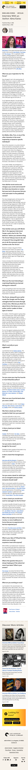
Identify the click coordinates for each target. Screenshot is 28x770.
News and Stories (8, 13)
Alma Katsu (5, 50)
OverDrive (18, 611)
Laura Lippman (12, 393)
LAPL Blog (18, 68)
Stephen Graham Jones (14, 389)
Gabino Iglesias (17, 350)
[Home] (9, 7)
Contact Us (14, 742)
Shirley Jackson (18, 407)
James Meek (20, 510)
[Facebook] (3, 760)
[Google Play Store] (24, 761)
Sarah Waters (9, 495)
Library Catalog (12, 611)
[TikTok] (10, 760)
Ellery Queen (11, 405)
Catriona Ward (16, 391)
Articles (20, 13)
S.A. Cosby (9, 391)
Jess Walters (7, 510)
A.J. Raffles (5, 407)
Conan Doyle (18, 405)
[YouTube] (8, 760)
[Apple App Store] (22, 761)
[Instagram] (5, 760)
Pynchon (20, 512)
